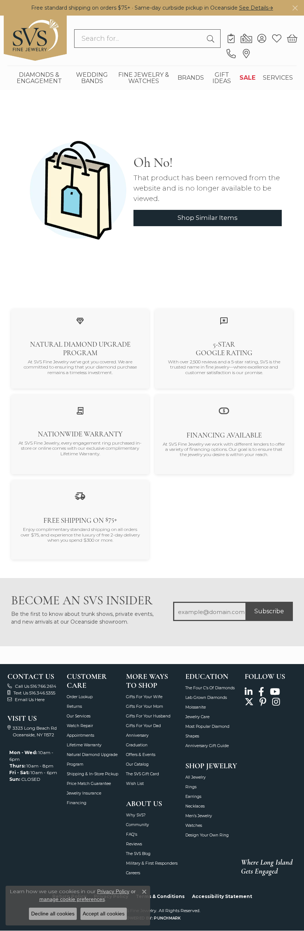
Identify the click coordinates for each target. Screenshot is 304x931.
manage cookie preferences (72, 899)
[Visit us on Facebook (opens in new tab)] (261, 691)
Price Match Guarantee (89, 783)
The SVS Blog (138, 853)
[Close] (295, 8)
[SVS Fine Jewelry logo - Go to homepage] (35, 38)
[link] (231, 38)
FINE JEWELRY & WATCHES (143, 78)
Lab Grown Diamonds (206, 697)
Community (137, 824)
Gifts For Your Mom (144, 706)
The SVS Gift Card (142, 774)
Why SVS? (136, 815)
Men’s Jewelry (198, 815)
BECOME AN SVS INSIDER (81, 600)
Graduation (137, 745)
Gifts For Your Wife (144, 696)
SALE (247, 77)
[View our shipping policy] (80, 495)
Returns (74, 706)
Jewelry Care (197, 716)
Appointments (80, 735)
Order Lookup (80, 696)
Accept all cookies (104, 914)
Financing (76, 802)
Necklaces (195, 806)
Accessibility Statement (222, 896)
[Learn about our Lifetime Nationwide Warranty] (80, 410)
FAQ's (131, 834)
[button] (261, 38)
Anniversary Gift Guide (207, 745)
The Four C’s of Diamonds (210, 688)
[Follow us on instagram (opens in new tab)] (276, 702)
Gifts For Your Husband (148, 716)
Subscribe (269, 611)
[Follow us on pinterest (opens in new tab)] (263, 702)
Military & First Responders (152, 863)
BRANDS (191, 77)
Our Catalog (137, 764)
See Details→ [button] (256, 7)
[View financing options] (223, 410)
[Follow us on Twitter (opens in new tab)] (249, 702)
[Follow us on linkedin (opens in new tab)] (248, 691)
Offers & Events (140, 754)
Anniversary (137, 735)
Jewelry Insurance (84, 793)
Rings (190, 787)
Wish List (135, 783)
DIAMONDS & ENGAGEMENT (39, 78)
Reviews (134, 844)
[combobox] (139, 38)
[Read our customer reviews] (223, 320)
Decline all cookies (53, 914)
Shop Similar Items (208, 217)
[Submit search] (211, 38)
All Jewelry (195, 777)
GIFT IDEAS (221, 78)
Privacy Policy (113, 891)
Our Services (78, 716)
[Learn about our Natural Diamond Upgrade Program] (80, 320)
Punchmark (167, 918)
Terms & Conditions (160, 896)
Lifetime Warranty (84, 745)
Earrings (193, 796)
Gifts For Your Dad (143, 725)
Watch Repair (80, 725)
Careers (133, 873)
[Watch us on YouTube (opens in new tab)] (275, 691)
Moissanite (195, 707)
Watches (193, 825)
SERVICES (278, 77)
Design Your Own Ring (207, 835)
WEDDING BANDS (92, 78)
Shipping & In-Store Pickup (92, 774)
